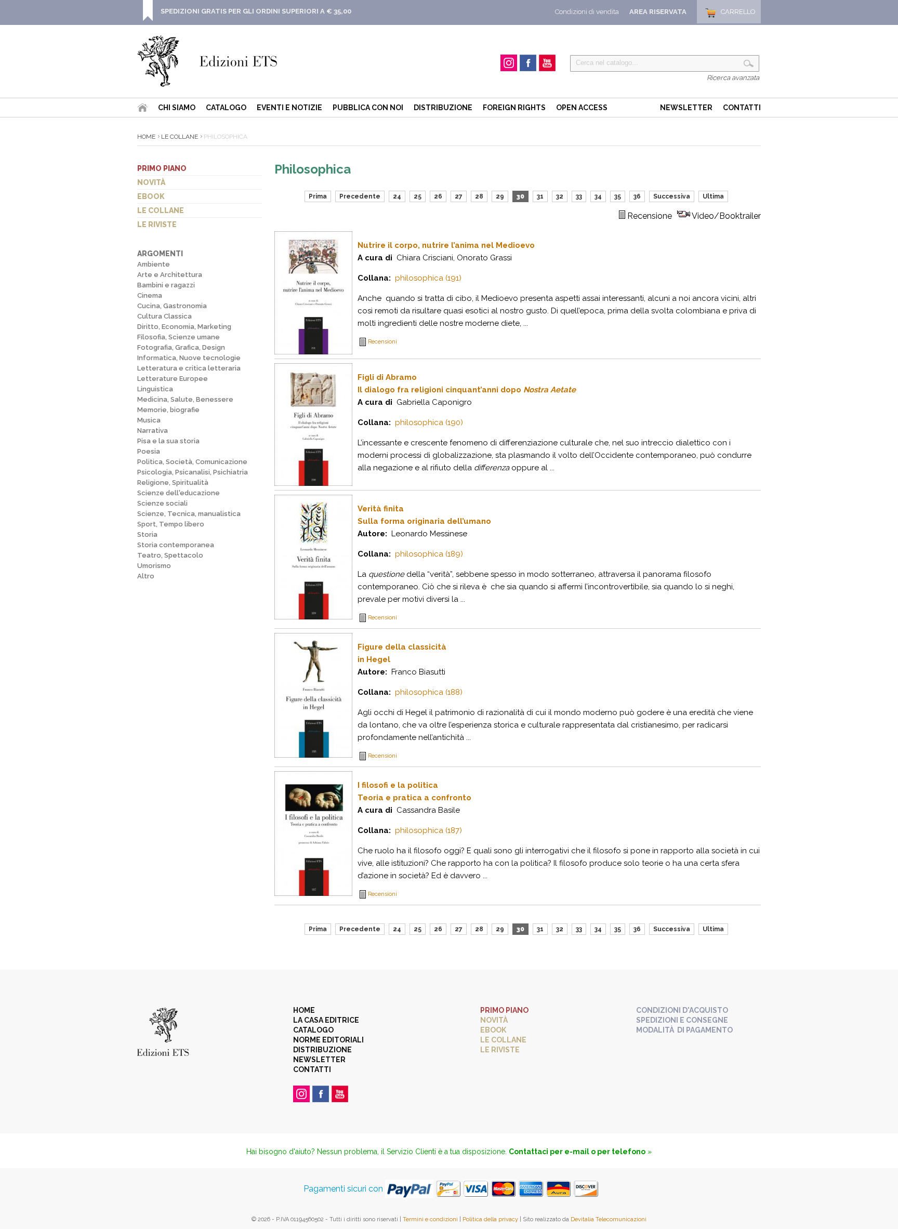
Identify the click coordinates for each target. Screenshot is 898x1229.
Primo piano (162, 168)
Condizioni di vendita (587, 12)
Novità (151, 182)
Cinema (149, 295)
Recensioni (382, 341)
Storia (147, 534)
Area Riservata (657, 12)
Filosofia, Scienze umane (178, 337)
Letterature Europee (172, 378)
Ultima (713, 196)
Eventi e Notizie (289, 107)
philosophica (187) (428, 830)
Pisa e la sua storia (168, 441)
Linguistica (155, 389)
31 (540, 196)
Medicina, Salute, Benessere (185, 399)
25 (417, 196)
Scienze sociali (162, 503)
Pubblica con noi (368, 107)
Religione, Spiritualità (172, 482)
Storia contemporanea (175, 545)
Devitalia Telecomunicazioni (608, 1219)
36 (637, 196)
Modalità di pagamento (684, 1030)
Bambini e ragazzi (166, 285)
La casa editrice (326, 1020)
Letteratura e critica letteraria (189, 368)
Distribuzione (443, 107)
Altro (145, 576)
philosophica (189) (429, 554)
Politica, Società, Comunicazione (192, 462)
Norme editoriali (328, 1040)
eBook (151, 196)
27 (459, 196)
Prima (318, 196)
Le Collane (179, 136)
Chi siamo (176, 107)
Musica (149, 420)
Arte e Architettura (169, 275)
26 (438, 196)
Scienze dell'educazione (178, 493)
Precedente (359, 196)
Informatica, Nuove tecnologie (189, 358)
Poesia (148, 451)
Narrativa (152, 430)
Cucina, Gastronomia (172, 306)
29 (500, 196)
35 (617, 196)
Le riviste (157, 224)
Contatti (742, 107)
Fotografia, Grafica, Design (181, 347)
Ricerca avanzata (733, 78)
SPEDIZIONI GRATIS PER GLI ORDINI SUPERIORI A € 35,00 (256, 11)
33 (579, 196)
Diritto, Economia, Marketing (184, 327)
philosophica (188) (429, 692)
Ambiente (153, 264)
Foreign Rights (514, 107)
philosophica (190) (429, 422)
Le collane (160, 210)
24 (397, 196)
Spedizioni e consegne (682, 1020)
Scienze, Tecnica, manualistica (189, 514)
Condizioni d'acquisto (682, 1010)
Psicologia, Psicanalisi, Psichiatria (192, 472)
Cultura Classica (164, 316)
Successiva (671, 196)
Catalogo (226, 107)
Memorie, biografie (168, 410)
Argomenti (160, 253)
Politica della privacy (490, 1219)
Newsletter (686, 107)
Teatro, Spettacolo (170, 555)
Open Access (582, 107)
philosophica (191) (428, 278)
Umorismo (154, 566)
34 (598, 196)
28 (479, 196)
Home (146, 136)
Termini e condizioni (430, 1219)
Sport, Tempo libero (170, 524)
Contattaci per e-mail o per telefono (577, 1151)
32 (559, 196)
